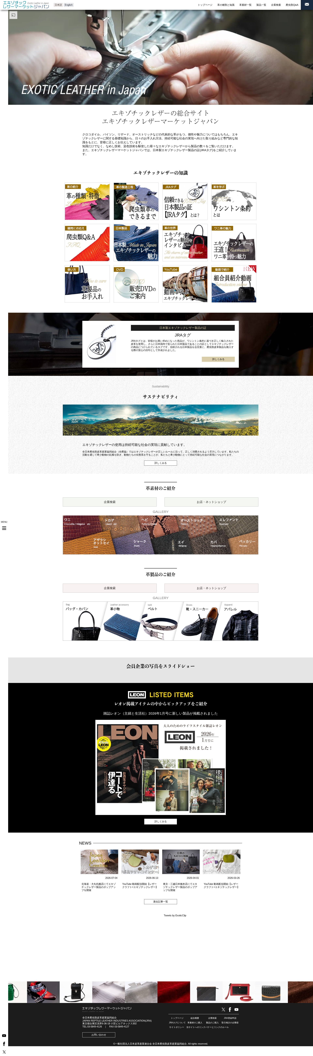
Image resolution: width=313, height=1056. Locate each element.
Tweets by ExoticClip (175, 915)
